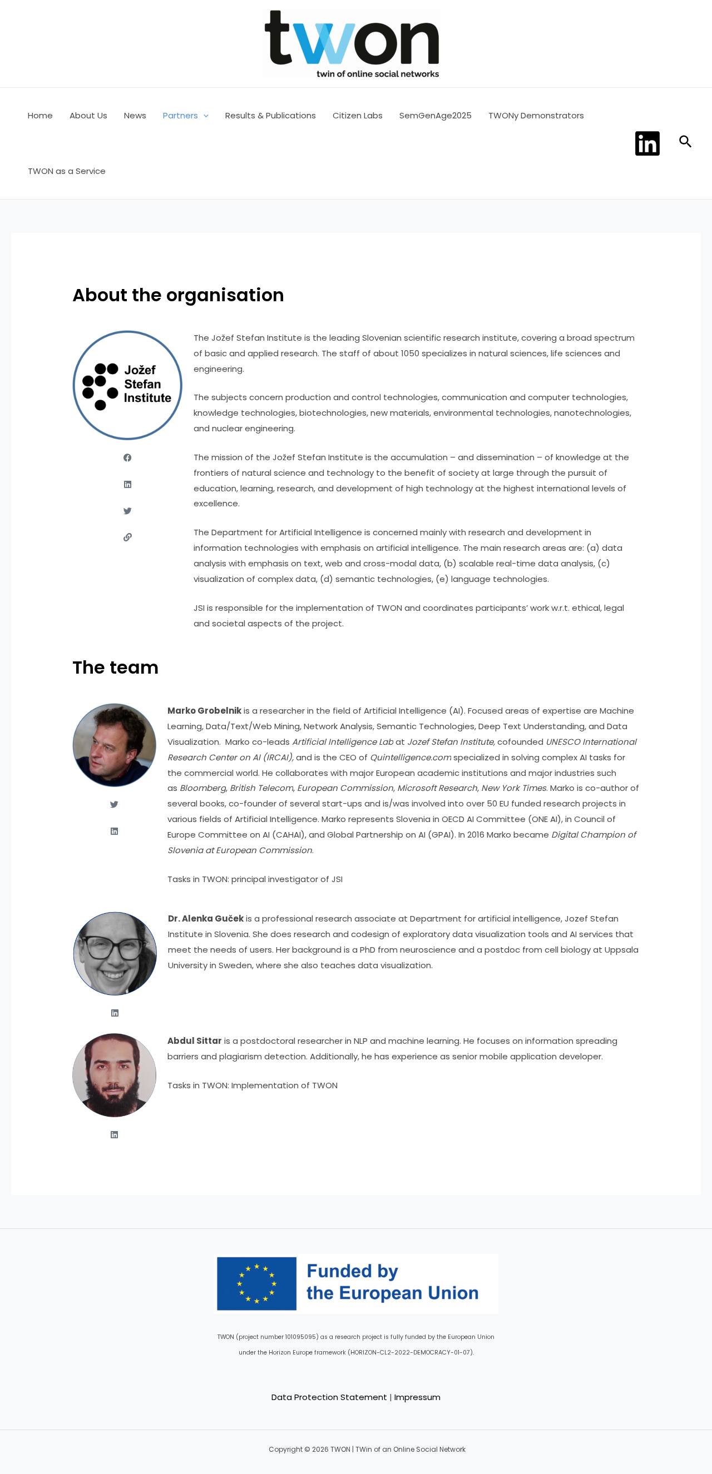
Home (40, 115)
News (135, 115)
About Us (88, 115)
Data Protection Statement (329, 1397)
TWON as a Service (67, 171)
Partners (180, 115)
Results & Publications (270, 115)
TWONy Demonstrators (536, 115)
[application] (203, 115)
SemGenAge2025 (435, 115)
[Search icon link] (686, 144)
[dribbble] (649, 143)
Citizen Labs (358, 115)
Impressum (417, 1397)
